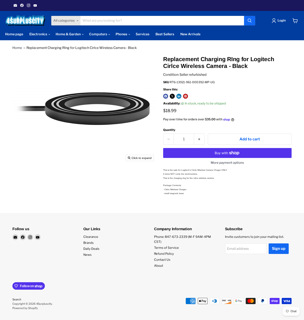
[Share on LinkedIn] (178, 96)
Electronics (38, 34)
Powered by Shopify (25, 308)
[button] (279, 20)
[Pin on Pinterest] (185, 96)
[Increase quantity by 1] (199, 139)
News (87, 255)
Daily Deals (91, 249)
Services (142, 34)
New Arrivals (190, 34)
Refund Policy (164, 254)
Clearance (90, 237)
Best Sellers (165, 34)
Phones (122, 34)
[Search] (249, 20)
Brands (88, 243)
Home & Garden (68, 34)
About (158, 266)
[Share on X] (172, 96)
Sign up (278, 248)
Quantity (169, 130)
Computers (98, 34)
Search (16, 299)
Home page (14, 34)
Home (17, 48)
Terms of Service (166, 248)
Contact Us (162, 260)
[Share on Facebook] (165, 96)
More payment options (227, 163)
